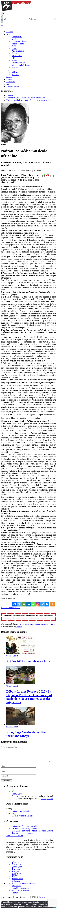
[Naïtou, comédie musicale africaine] (15, 142)
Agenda (9, 84)
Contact (15, 893)
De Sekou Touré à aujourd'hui (24, 828)
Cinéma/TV (17, 37)
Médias (15, 67)
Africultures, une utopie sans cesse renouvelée (25, 98)
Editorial (18, 627)
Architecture (17, 55)
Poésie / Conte (18, 44)
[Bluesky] (47, 604)
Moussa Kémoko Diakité (22, 816)
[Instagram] (38, 604)
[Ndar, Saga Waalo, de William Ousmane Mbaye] (20, 724)
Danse (14, 48)
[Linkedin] (28, 604)
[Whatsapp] (33, 604)
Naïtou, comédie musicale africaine (26, 826)
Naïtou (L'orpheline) (20, 811)
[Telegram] (42, 604)
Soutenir (9, 95)
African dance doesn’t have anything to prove (36, 624)
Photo (14, 53)
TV (7, 70)
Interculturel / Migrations (22, 65)
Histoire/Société (18, 63)
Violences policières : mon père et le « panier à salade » (29, 100)
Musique (15, 39)
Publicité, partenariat (20, 890)
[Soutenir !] (28, 617)
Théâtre (15, 46)
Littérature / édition (20, 41)
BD (13, 58)
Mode (14, 60)
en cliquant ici (47, 798)
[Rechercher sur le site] (3, 13)
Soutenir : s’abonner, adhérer (24, 883)
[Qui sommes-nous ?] (2, 22)
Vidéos (14, 72)
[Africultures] (16, 11)
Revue (9, 79)
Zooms (9, 77)
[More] (52, 604)
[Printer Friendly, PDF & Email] (48, 177)
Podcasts (15, 74)
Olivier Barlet (12, 656)
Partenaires (16, 886)
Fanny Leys (17, 794)
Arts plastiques (18, 51)
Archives (42, 897)
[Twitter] (19, 604)
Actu (8, 34)
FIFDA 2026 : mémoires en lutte (28, 661)
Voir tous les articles (14, 835)
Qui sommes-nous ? (15, 840)
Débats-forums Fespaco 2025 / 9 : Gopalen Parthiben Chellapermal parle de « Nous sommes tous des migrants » (29, 697)
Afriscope (10, 82)
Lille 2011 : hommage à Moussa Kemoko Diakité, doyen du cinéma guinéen (32, 832)
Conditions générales (20, 888)
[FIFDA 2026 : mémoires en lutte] (20, 653)
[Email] (24, 604)
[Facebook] (14, 604)
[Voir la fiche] (13, 791)
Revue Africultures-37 (10, 607)
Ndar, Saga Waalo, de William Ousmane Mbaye (26, 734)
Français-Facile (12, 86)
